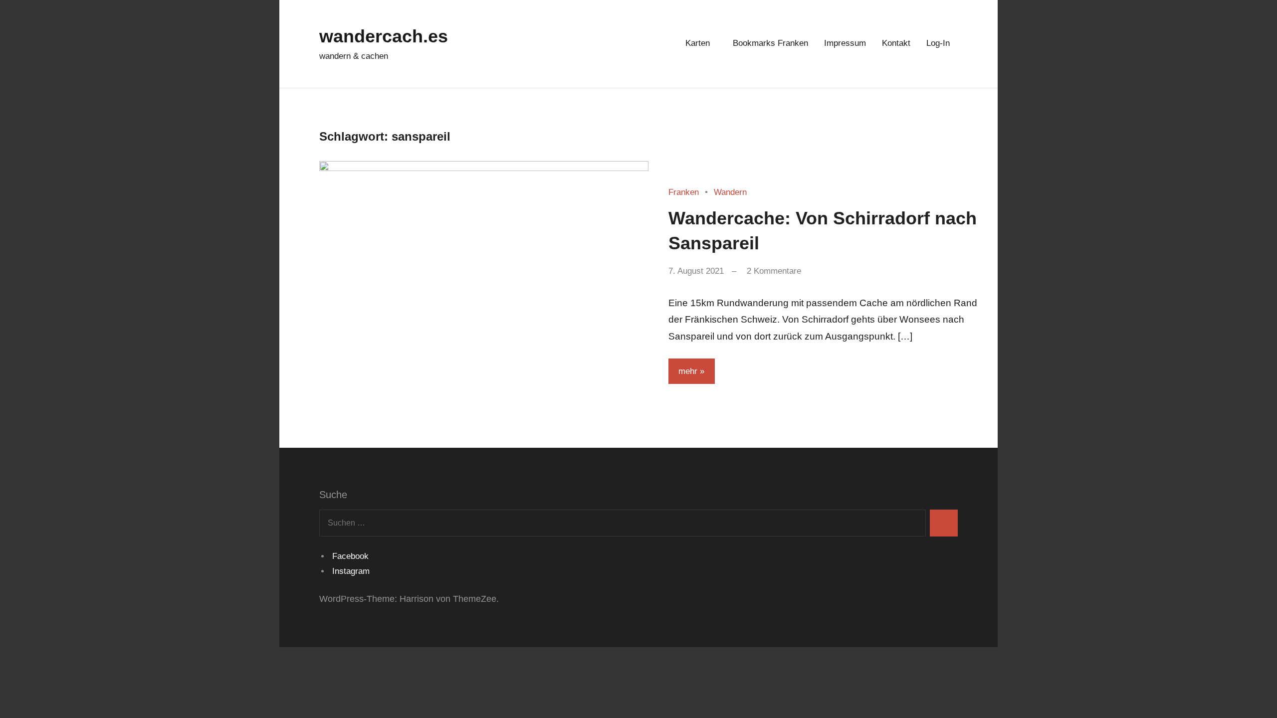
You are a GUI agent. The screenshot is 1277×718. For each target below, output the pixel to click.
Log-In (938, 43)
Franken (683, 192)
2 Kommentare (774, 271)
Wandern (730, 192)
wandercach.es (383, 36)
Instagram (350, 571)
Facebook (349, 556)
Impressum (845, 43)
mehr (687, 371)
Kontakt (896, 43)
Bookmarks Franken (770, 43)
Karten (697, 43)
